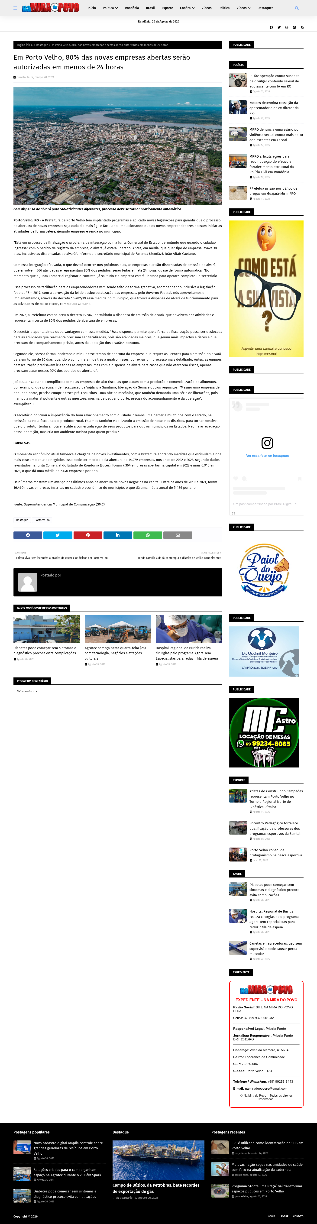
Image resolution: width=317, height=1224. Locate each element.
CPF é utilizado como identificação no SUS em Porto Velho (267, 1145)
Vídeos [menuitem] (207, 8)
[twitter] (279, 27)
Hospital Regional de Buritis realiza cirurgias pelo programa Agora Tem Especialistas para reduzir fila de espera (187, 653)
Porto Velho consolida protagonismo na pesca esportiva (275, 853)
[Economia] (159, 1160)
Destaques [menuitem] (265, 8)
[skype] (302, 27)
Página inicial (25, 45)
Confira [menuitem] (185, 8)
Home (271, 1216)
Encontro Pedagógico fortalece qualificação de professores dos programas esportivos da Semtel (274, 828)
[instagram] (286, 27)
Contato (298, 1216)
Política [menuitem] (108, 8)
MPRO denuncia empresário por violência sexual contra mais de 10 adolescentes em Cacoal (276, 134)
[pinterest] (294, 27)
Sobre (284, 1216)
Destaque (42, 45)
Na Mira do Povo (49, 1216)
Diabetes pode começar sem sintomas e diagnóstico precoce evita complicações (44, 650)
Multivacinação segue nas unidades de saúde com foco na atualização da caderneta (267, 1167)
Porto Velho (42, 520)
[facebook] (271, 27)
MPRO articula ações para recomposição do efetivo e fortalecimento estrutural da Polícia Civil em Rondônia (271, 164)
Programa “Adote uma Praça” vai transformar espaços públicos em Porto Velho (267, 1189)
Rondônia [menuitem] (132, 8)
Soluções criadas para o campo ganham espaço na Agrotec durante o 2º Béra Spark (67, 1172)
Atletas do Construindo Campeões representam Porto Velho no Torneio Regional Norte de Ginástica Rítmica (276, 799)
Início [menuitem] (92, 8)
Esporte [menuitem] (167, 8)
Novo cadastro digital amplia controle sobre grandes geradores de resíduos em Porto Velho (68, 1148)
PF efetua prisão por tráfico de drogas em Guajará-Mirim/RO (273, 191)
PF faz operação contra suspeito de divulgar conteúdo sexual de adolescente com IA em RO (274, 81)
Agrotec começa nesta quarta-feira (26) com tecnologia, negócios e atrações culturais (115, 653)
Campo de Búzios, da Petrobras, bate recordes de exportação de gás (156, 1188)
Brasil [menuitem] (150, 8)
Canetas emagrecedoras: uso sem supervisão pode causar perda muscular (275, 948)
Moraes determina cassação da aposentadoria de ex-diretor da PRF (274, 108)
